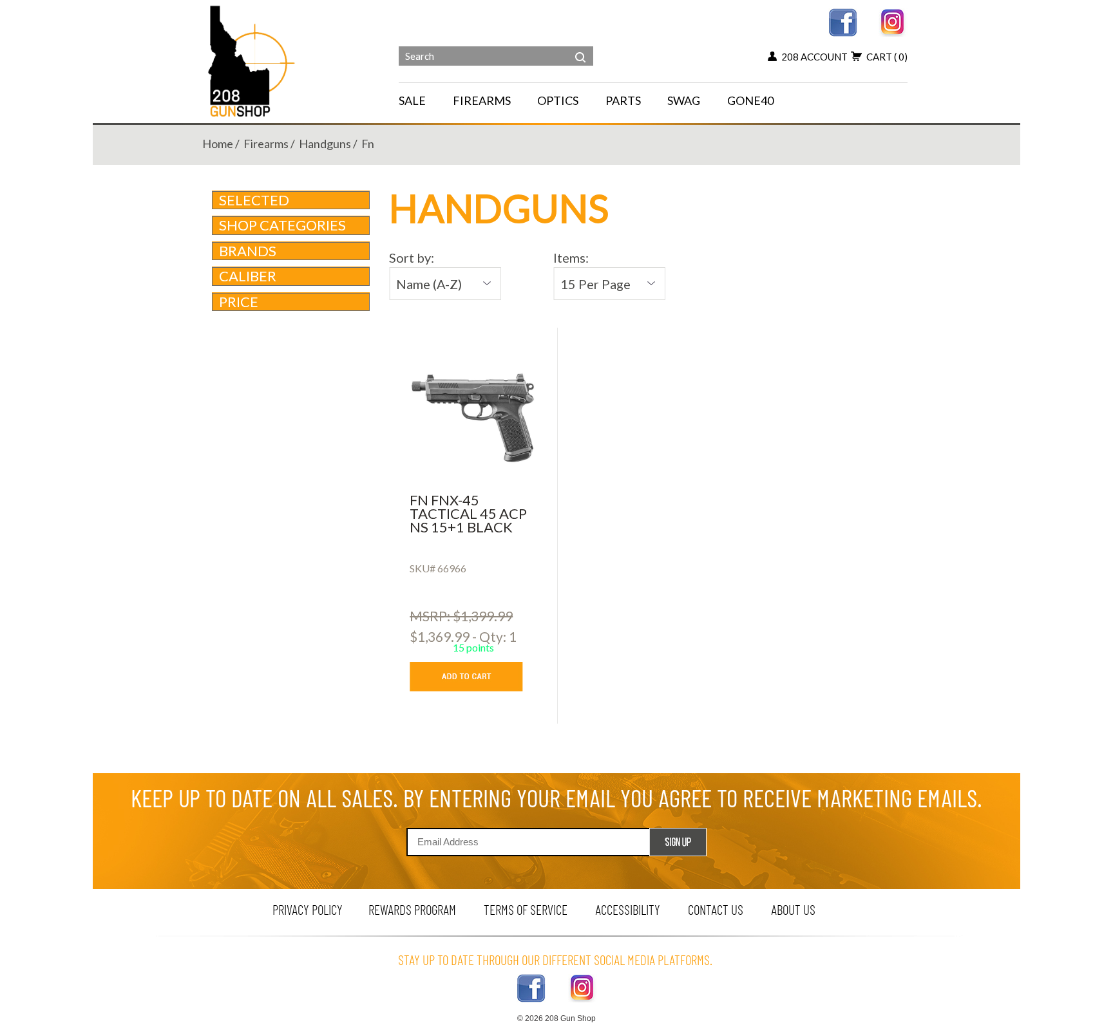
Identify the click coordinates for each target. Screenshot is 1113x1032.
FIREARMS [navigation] (482, 100)
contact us (715, 909)
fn (367, 143)
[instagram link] (893, 21)
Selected (254, 200)
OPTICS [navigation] (557, 100)
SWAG (683, 100)
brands (247, 250)
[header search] (580, 47)
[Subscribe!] (678, 842)
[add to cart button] (476, 676)
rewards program (412, 909)
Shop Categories (282, 225)
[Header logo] (252, 60)
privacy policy (307, 909)
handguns (325, 143)
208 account (814, 56)
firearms (266, 143)
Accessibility (627, 909)
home (217, 143)
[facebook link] (842, 21)
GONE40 (750, 100)
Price (238, 301)
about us (793, 909)
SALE (412, 100)
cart (887, 56)
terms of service (525, 909)
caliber (247, 276)
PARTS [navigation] (623, 100)
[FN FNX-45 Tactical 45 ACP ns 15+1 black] (473, 418)
